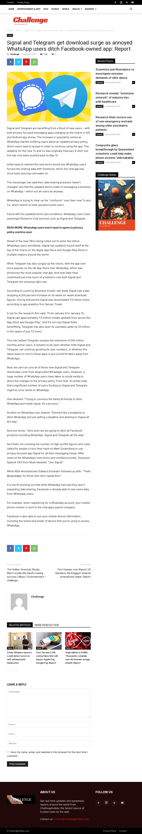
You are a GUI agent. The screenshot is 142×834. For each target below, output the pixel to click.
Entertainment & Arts (28, 9)
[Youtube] (132, 2)
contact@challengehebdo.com (71, 819)
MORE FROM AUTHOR (47, 625)
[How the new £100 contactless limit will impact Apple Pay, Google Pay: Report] (48, 641)
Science (55, 9)
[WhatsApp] (34, 62)
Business (89, 9)
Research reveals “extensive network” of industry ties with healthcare (115, 97)
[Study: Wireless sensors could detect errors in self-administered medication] (19, 641)
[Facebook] (115, 2)
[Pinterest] (26, 62)
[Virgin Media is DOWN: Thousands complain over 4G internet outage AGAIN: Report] (78, 641)
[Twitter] (126, 2)
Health (76, 9)
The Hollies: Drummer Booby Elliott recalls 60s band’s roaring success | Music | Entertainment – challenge (26, 575)
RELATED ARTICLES (20, 625)
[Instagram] (121, 2)
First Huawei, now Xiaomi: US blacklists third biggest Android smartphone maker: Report (73, 573)
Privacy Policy (23, 2)
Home (11, 9)
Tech (45, 9)
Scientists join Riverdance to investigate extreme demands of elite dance (115, 73)
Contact (10, 2)
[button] (131, 9)
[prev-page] (9, 670)
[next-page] (14, 670)
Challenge (14, 54)
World (65, 9)
